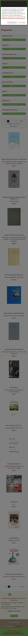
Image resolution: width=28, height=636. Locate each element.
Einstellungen (22, 22)
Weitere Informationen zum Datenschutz (13, 18)
